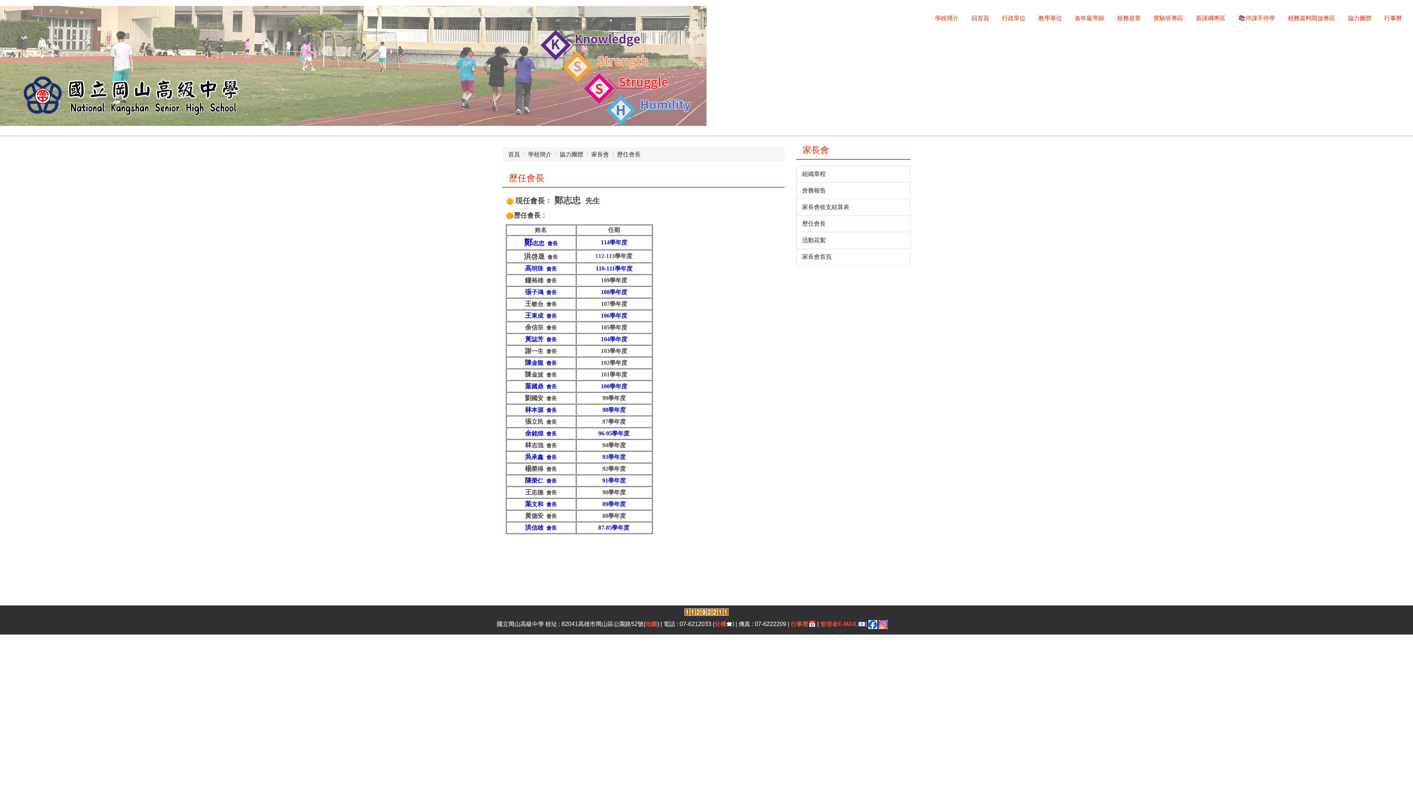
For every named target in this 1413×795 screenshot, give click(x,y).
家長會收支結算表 (825, 207)
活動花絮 (814, 240)
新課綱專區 (1210, 18)
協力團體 (571, 154)
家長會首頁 (817, 257)
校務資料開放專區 (1311, 18)
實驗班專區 (1168, 18)
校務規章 (1129, 18)
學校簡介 (947, 18)
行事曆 (1393, 18)
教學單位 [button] (1050, 18)
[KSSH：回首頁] (353, 67)
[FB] (872, 624)
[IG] (883, 624)
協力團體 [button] (1359, 18)
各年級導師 (1089, 18)
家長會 (600, 154)
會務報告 (814, 190)
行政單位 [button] (1014, 18)
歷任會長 (629, 154)
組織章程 (814, 174)
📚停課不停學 (1256, 18)
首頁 (514, 154)
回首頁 (980, 18)
